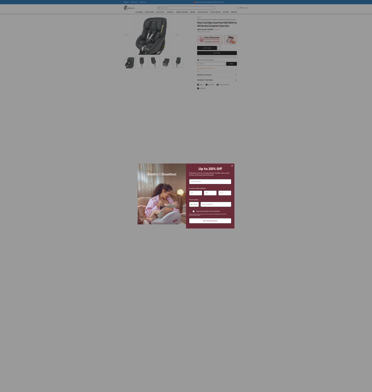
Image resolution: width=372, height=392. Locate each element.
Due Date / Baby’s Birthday (197, 188)
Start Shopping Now (210, 221)
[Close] (232, 166)
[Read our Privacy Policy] (230, 214)
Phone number (193, 200)
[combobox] (194, 204)
